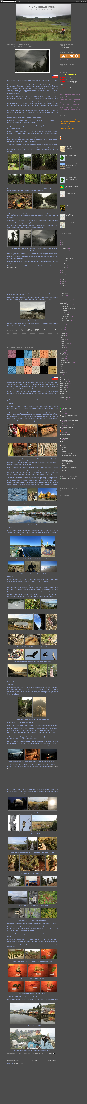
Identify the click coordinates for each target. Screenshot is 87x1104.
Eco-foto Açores (66, 434)
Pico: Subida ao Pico (71, 81)
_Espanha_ (63, 335)
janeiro (65, 267)
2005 (63, 285)
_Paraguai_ (63, 351)
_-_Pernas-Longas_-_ (65, 318)
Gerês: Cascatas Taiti (69, 222)
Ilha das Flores (70, 87)
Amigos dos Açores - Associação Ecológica (67, 461)
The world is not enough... (69, 424)
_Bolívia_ (62, 326)
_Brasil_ (62, 327)
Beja (61, 368)
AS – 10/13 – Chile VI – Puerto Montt (20, 46)
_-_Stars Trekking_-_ (65, 320)
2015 (63, 242)
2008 (63, 279)
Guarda (62, 378)
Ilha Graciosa (63, 391)
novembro (65, 251)
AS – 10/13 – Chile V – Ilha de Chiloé (20, 347)
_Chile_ (23, 330)
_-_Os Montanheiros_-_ (66, 316)
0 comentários (49, 329)
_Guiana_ (62, 345)
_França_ (62, 337)
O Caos (64, 447)
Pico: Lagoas (69, 79)
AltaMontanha (65, 431)
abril (64, 263)
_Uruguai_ (62, 358)
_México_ (62, 349)
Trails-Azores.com (66, 471)
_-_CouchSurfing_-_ (65, 301)
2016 (63, 240)
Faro (61, 376)
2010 (63, 274)
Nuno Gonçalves (64, 139)
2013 (63, 246)
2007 (63, 281)
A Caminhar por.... (44, 7)
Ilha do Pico (63, 389)
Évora (61, 374)
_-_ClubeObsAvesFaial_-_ (66, 299)
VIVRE (63, 445)
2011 (63, 272)
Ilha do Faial (63, 387)
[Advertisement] (38, 339)
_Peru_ (62, 353)
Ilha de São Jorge (64, 381)
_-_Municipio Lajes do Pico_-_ (67, 314)
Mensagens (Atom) (18, 1063)
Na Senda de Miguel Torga (69, 455)
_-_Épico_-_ (63, 303)
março (65, 265)
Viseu (61, 401)
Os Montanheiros (66, 458)
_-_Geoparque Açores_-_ (66, 304)
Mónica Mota (63, 137)
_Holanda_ (62, 347)
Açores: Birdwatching (71, 78)
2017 (63, 238)
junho (64, 253)
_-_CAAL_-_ (63, 295)
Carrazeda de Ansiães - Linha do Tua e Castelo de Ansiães (71, 165)
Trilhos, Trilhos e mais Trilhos (70, 420)
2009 (63, 277)
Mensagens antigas (53, 1060)
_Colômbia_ (63, 331)
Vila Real (62, 399)
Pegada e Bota (65, 438)
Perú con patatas (66, 441)
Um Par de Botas (66, 408)
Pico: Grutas (69, 86)
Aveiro (61, 366)
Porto (61, 395)
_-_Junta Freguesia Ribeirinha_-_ (68, 308)
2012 (63, 270)
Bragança (62, 372)
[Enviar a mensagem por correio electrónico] (55, 329)
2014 (63, 244)
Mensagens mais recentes (13, 1060)
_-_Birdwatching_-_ (64, 293)
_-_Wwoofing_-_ (64, 322)
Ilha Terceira (63, 393)
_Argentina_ (63, 324)
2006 (63, 283)
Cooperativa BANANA (67, 427)
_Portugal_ (62, 354)
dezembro (65, 248)
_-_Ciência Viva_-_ (64, 297)
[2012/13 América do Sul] (32, 330)
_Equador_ (62, 333)
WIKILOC (62, 490)
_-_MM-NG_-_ (17, 330)
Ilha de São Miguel (64, 383)
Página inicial (34, 1060)
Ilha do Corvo (63, 385)
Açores (62, 364)
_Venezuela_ (63, 360)
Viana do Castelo (64, 397)
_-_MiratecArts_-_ (64, 310)
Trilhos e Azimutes (67, 453)
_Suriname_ (63, 356)
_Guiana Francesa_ (65, 343)
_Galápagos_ (63, 339)
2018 (63, 235)
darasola (64, 411)
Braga (61, 370)
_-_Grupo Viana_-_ (64, 306)
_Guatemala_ (63, 341)
